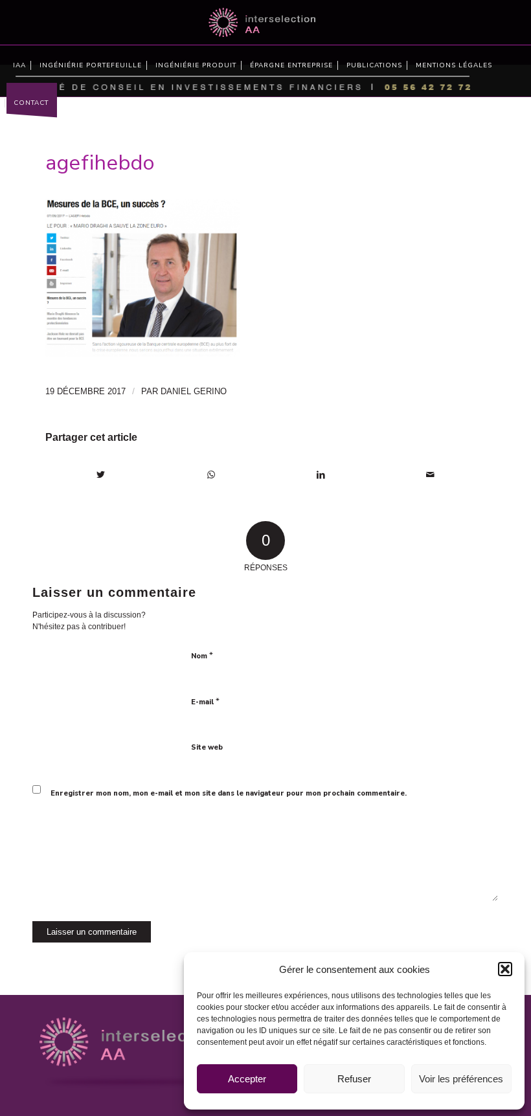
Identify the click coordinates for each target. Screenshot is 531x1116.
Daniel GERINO (194, 391)
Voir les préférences (461, 1078)
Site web (207, 747)
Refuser (354, 1078)
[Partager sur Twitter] (101, 474)
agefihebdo (100, 162)
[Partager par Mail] (431, 474)
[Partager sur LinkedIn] (321, 474)
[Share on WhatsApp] (211, 474)
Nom (202, 656)
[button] (505, 969)
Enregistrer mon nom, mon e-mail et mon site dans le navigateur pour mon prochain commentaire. (229, 793)
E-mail (205, 702)
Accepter (247, 1078)
